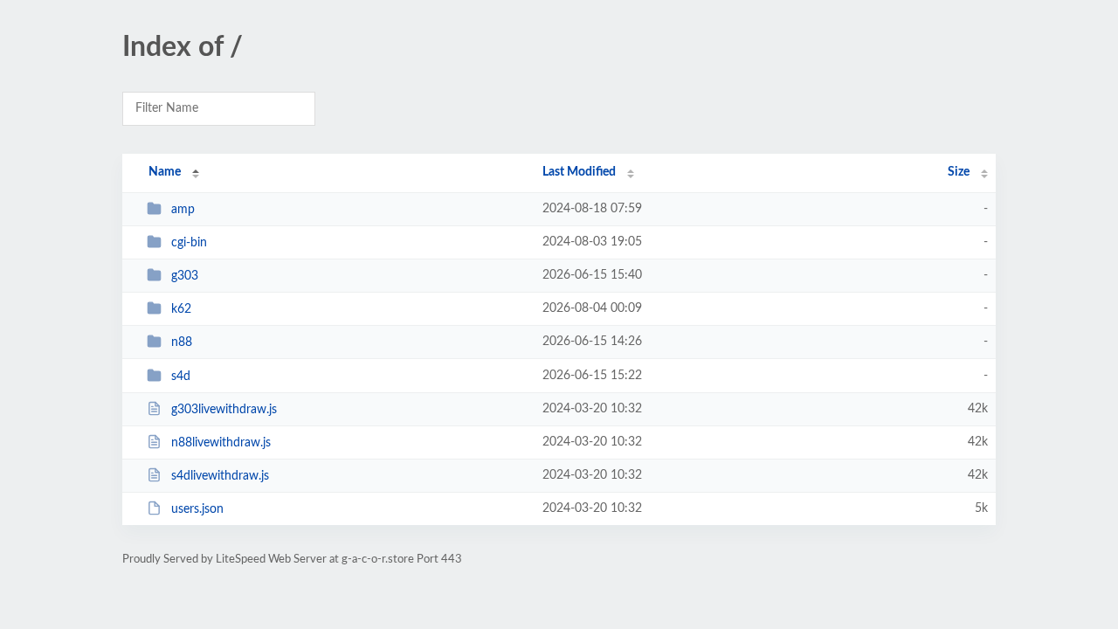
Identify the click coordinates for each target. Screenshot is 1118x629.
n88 (181, 342)
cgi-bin (189, 243)
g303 (184, 276)
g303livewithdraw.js (224, 410)
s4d (180, 376)
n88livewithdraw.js (221, 443)
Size (959, 172)
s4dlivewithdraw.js (220, 476)
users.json (197, 509)
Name (164, 172)
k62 (181, 309)
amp (183, 210)
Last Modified (579, 172)
